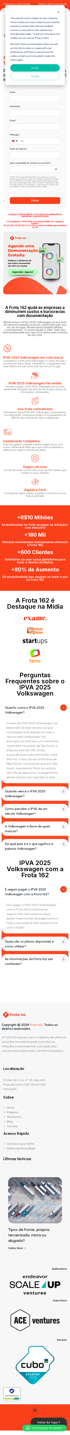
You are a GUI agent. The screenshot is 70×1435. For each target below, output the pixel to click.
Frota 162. (36, 1025)
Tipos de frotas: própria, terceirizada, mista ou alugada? (29, 1235)
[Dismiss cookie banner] (58, 12)
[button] (35, 1410)
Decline (35, 76)
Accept (35, 67)
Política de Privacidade (53, 4)
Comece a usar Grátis (16, 4)
